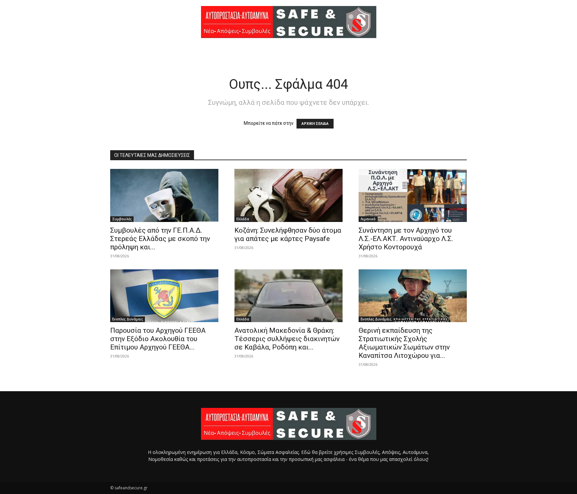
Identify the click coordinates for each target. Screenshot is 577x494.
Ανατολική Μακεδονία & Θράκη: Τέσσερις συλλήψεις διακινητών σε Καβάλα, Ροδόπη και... (287, 338)
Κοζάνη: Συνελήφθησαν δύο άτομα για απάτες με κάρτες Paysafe (287, 234)
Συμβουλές (122, 219)
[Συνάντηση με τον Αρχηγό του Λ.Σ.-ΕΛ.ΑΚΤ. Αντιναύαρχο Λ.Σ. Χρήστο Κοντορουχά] (413, 195)
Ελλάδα (242, 219)
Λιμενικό (368, 219)
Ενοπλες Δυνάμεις (127, 319)
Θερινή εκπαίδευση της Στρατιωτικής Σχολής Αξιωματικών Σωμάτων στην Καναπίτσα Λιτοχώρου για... (404, 342)
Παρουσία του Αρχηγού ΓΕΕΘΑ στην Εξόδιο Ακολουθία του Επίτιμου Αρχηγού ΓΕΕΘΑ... (158, 338)
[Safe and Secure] (288, 22)
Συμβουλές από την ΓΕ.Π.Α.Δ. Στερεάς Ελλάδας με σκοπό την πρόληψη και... (160, 238)
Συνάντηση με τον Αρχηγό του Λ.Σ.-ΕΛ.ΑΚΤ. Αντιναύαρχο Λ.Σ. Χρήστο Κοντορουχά (406, 238)
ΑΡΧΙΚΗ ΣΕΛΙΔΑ (315, 123)
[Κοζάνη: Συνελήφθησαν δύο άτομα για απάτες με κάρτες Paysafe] (288, 195)
